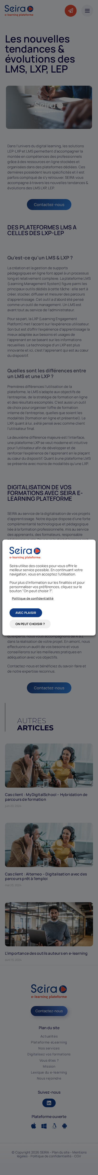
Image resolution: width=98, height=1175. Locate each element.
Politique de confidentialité (33, 598)
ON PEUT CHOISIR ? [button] (30, 624)
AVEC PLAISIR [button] (25, 613)
